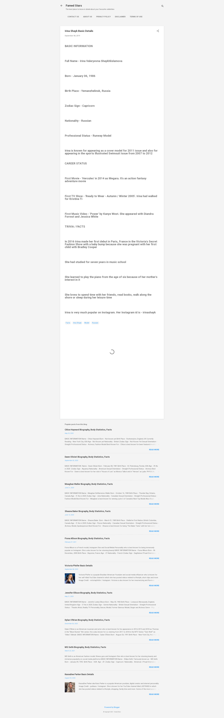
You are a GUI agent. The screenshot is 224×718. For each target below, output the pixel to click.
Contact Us (73, 17)
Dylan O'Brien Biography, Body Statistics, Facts (87, 620)
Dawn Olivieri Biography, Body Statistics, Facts (87, 457)
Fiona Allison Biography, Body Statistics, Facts (87, 538)
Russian (95, 323)
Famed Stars (74, 5)
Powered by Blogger (112, 707)
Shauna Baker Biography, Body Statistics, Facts (87, 511)
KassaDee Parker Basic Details (79, 674)
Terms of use (136, 17)
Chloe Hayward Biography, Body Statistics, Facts (88, 429)
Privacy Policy (103, 17)
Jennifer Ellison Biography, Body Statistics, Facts (88, 593)
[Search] (162, 6)
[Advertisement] (112, 397)
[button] (157, 31)
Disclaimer (120, 17)
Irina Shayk (77, 323)
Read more (154, 450)
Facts (68, 323)
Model (86, 323)
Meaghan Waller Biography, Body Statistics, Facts (89, 484)
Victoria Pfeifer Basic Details (79, 565)
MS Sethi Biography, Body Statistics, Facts (85, 647)
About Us (87, 17)
